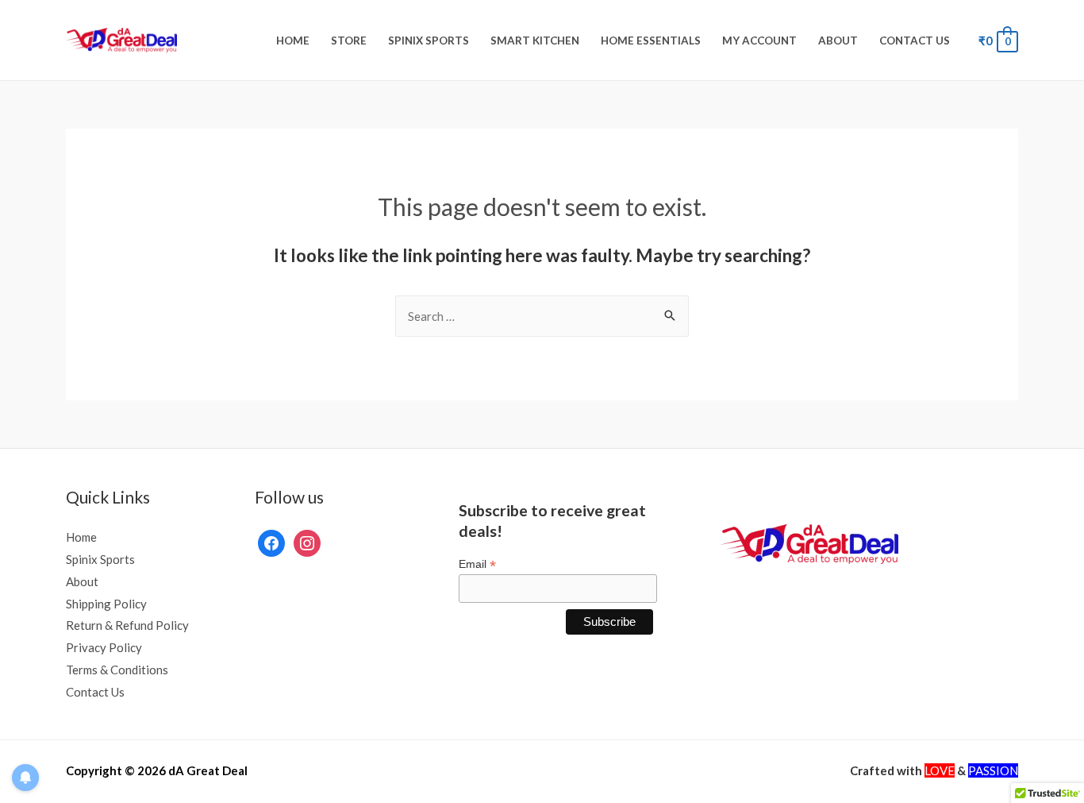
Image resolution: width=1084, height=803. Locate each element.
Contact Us (914, 40)
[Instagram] (307, 542)
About (838, 40)
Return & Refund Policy (127, 625)
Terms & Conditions (117, 669)
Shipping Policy (106, 603)
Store (349, 40)
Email (477, 564)
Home (292, 40)
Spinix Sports (428, 40)
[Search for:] (542, 316)
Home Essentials (651, 40)
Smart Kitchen (534, 40)
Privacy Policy (104, 647)
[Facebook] (271, 542)
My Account (759, 40)
